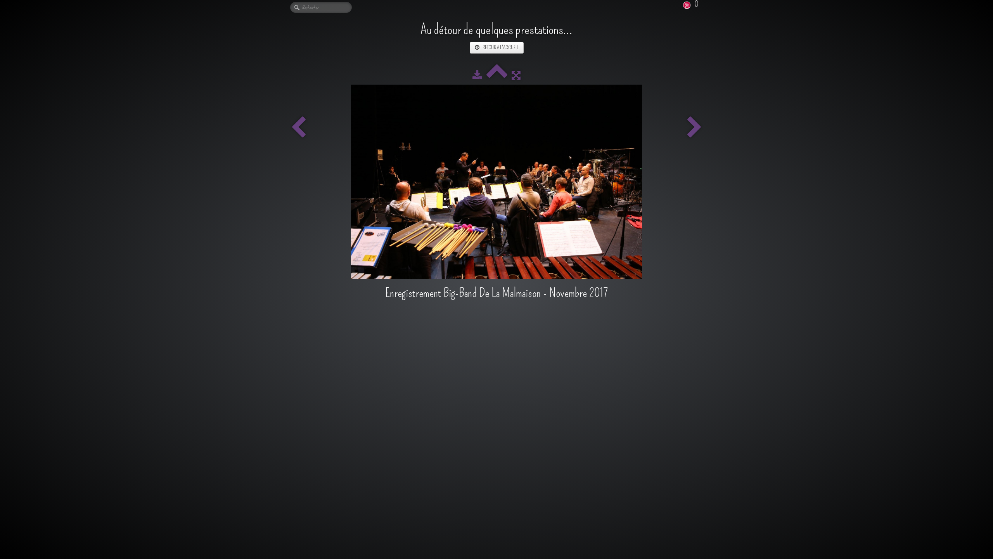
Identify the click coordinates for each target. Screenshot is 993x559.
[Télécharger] (477, 75)
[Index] (497, 75)
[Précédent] (298, 128)
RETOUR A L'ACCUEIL (501, 47)
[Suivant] (694, 128)
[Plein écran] (516, 75)
